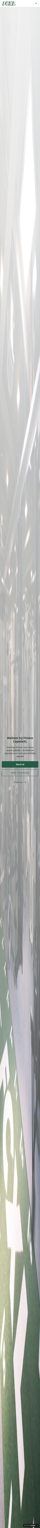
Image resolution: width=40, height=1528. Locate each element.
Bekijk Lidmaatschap (20, 772)
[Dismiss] (37, 1525)
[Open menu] (36, 3)
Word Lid (20, 764)
